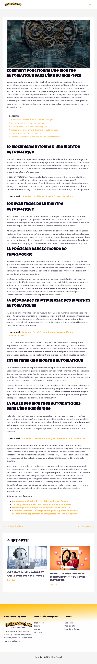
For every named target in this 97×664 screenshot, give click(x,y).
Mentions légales (72, 629)
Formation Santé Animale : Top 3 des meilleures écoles (40, 501)
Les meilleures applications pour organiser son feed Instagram (44, 513)
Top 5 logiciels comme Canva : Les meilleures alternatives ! (42, 504)
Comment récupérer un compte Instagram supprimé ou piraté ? (45, 510)
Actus (37, 629)
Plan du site (70, 625)
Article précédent (13, 526)
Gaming (38, 632)
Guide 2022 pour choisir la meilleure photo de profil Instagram (67, 577)
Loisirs (37, 625)
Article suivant (86, 526)
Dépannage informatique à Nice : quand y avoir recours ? (41, 507)
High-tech (11, 580)
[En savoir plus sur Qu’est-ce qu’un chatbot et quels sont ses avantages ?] (27, 557)
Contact (69, 622)
